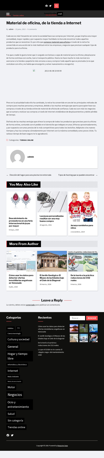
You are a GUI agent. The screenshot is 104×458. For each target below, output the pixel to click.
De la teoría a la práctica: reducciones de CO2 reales (82, 278)
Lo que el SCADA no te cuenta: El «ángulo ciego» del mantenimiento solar (51, 352)
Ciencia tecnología (14, 333)
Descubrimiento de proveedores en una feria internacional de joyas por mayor (21, 222)
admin (11, 29)
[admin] (17, 157)
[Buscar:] (77, 318)
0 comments (32, 29)
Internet (13, 371)
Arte (18, 328)
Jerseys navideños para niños (82, 226)
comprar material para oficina (57, 42)
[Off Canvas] (7, 14)
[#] (46, 6)
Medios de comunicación (14, 381)
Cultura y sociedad (18, 339)
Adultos (10, 328)
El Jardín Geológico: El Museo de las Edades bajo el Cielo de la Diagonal (52, 278)
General (13, 346)
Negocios (15, 394)
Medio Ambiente (13, 377)
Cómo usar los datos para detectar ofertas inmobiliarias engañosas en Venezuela (21, 279)
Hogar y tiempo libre (17, 356)
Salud (11, 414)
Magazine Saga (62, 446)
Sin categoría (15, 420)
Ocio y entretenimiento (18, 404)
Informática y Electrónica (17, 364)
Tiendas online (26, 140)
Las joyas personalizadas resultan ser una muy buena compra (52, 218)
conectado (30, 304)
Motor (11, 387)
